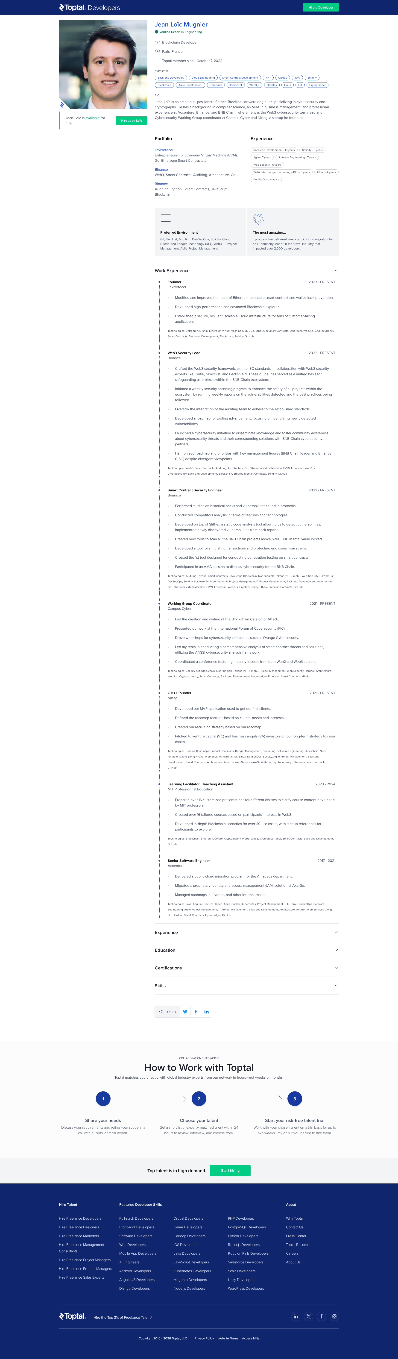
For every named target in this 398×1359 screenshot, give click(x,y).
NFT (268, 77)
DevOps (272, 85)
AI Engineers (129, 1262)
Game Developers (188, 1227)
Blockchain (164, 85)
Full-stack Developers (136, 1218)
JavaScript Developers (191, 1262)
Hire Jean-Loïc (131, 120)
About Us (293, 1262)
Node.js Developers (189, 1288)
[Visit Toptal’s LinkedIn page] (295, 1316)
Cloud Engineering (203, 77)
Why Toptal (294, 1218)
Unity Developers (241, 1279)
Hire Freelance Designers (79, 1227)
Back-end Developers (171, 77)
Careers (292, 1253)
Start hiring (230, 1170)
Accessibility (251, 1338)
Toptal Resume (297, 1244)
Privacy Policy (204, 1338)
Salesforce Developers (245, 1262)
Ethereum (216, 85)
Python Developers (243, 1235)
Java (297, 77)
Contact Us (294, 1227)
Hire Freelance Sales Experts (81, 1277)
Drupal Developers (188, 1218)
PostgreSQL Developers (247, 1227)
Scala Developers (241, 1270)
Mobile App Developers (137, 1253)
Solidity (312, 77)
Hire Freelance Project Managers (85, 1259)
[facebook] (195, 1011)
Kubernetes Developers (192, 1270)
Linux (287, 85)
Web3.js (254, 85)
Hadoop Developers (189, 1235)
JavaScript (235, 85)
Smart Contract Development (240, 77)
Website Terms (228, 1338)
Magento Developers (190, 1279)
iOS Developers (186, 1244)
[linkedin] (206, 1011)
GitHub (282, 77)
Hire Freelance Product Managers (85, 1268)
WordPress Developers (246, 1288)
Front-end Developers (136, 1227)
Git (300, 85)
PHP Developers (241, 1218)
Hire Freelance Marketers (79, 1235)
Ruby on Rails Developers (248, 1253)
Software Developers (135, 1235)
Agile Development (190, 85)
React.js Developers (244, 1244)
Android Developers (135, 1270)
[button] (247, 270)
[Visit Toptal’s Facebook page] (321, 1316)
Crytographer (317, 85)
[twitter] (185, 1011)
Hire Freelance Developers (80, 1218)
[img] (178, 31)
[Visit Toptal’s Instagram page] (334, 1316)
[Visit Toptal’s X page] (308, 1316)
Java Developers (187, 1253)
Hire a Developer (321, 7)
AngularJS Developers (137, 1279)
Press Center (296, 1235)
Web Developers (132, 1244)
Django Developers (134, 1288)
